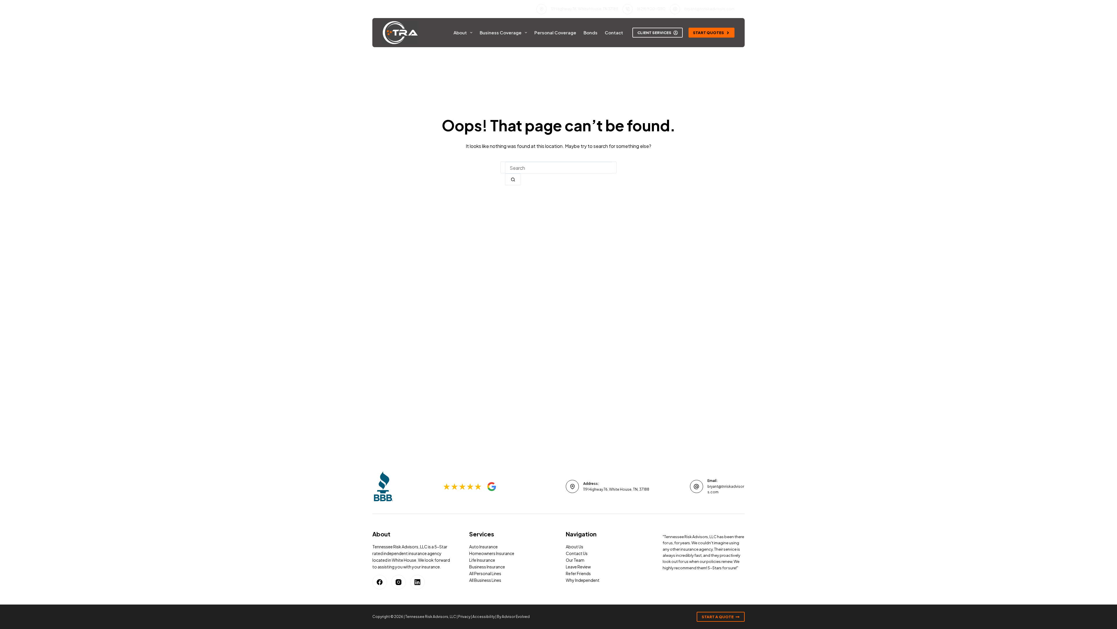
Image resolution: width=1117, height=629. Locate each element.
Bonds (590, 32)
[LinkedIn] (417, 582)
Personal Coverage (555, 32)
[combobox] (558, 168)
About (460, 32)
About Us (574, 546)
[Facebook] (379, 582)
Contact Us (577, 553)
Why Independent (583, 580)
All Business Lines (485, 580)
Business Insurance (487, 566)
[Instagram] (398, 582)
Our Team (575, 560)
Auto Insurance (483, 546)
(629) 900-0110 (651, 8)
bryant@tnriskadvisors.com (709, 8)
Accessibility (483, 616)
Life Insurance (482, 560)
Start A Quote (718, 616)
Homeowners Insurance (491, 553)
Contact (614, 32)
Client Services (654, 32)
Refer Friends (578, 573)
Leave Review (578, 566)
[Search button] (513, 179)
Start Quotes (708, 32)
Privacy (464, 616)
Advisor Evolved (516, 616)
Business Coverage (501, 32)
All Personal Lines (485, 573)
